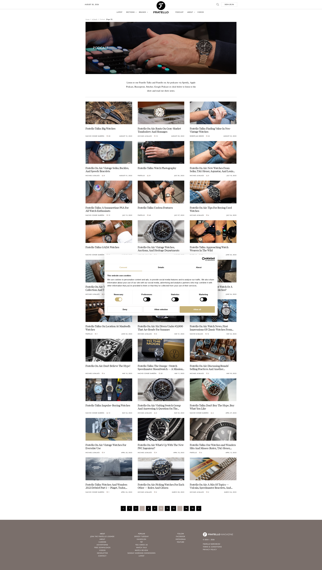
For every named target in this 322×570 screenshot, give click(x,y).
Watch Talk (141, 547)
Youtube (180, 542)
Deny (125, 309)
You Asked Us (141, 545)
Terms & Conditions (212, 547)
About (190, 12)
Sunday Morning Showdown (141, 553)
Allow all (197, 309)
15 (192, 508)
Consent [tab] (123, 267)
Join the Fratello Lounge (102, 536)
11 (167, 508)
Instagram (181, 539)
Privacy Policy (210, 549)
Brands (142, 12)
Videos (200, 12)
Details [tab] (161, 267)
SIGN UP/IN (229, 4)
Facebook (180, 536)
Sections (130, 12)
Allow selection (161, 309)
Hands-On (141, 539)
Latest (119, 12)
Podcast (179, 12)
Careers (102, 542)
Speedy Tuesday (141, 536)
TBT (141, 542)
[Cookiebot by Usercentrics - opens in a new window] (204, 259)
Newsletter (102, 553)
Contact (102, 556)
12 (174, 508)
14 (186, 508)
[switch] (146, 299)
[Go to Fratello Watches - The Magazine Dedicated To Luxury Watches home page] (161, 2)
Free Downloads (102, 547)
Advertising (102, 545)
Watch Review (141, 550)
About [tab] (199, 267)
